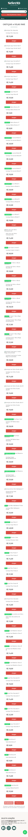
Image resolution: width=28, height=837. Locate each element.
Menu (2, 18)
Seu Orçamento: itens (14, 14)
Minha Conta (23, 8)
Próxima (19, 803)
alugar (14, 41)
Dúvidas (4, 8)
